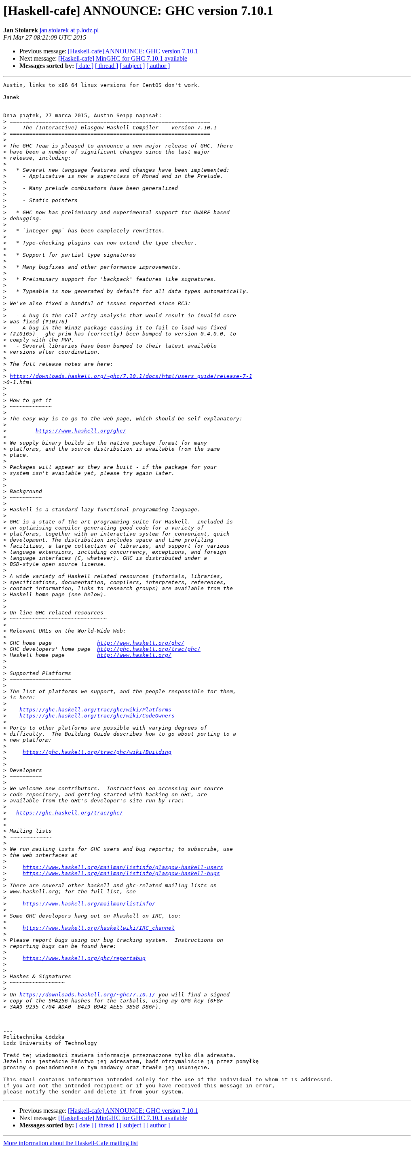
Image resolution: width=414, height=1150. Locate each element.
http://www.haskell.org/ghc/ (140, 643)
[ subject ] (132, 65)
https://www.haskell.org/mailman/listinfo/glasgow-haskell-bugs (121, 873)
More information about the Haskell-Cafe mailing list (70, 1142)
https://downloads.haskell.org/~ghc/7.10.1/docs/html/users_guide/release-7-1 (131, 376)
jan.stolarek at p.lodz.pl (69, 30)
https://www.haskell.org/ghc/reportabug (84, 958)
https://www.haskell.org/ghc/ (81, 431)
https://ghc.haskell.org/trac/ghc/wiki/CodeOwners (97, 716)
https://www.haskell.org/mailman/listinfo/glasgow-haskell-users (123, 867)
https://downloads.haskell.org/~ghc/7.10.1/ (87, 995)
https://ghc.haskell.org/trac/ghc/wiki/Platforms (95, 710)
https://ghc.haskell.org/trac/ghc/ (69, 813)
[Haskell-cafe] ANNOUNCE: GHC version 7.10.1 (133, 51)
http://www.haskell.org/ (134, 655)
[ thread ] (106, 65)
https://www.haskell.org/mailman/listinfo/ (89, 904)
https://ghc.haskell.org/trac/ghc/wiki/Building (97, 752)
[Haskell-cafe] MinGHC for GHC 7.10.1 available (122, 58)
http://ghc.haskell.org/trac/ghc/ (149, 649)
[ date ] (84, 65)
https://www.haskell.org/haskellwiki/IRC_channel (99, 928)
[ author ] (158, 65)
